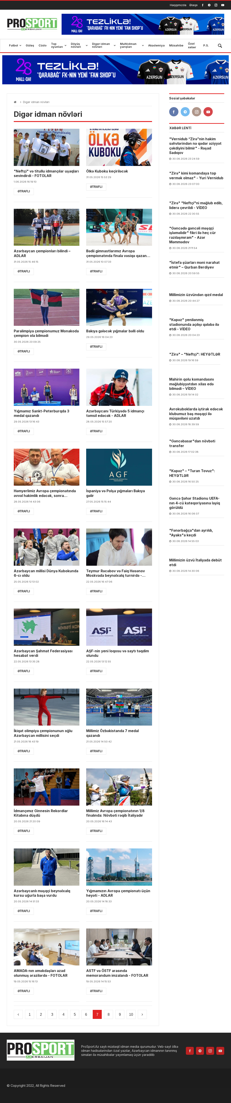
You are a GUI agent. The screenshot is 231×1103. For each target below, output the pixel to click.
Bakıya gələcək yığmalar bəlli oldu (115, 331)
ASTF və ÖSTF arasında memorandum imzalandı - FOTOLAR (117, 973)
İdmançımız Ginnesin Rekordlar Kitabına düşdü (41, 813)
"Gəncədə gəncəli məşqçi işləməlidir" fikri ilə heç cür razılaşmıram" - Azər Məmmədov (192, 235)
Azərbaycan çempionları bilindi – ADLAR (42, 253)
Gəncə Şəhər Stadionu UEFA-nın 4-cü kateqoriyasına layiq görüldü (194, 503)
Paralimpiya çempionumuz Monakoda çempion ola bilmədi (46, 333)
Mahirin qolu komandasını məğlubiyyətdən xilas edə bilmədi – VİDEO (191, 384)
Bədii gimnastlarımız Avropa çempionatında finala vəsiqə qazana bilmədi (117, 253)
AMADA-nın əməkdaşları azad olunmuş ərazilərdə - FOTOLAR (40, 973)
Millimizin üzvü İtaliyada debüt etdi (195, 562)
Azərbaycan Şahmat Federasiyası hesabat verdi (43, 653)
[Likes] (202, 5)
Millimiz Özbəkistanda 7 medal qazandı (112, 733)
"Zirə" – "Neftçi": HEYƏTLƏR (194, 354)
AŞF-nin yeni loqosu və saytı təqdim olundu (117, 653)
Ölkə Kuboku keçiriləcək (107, 171)
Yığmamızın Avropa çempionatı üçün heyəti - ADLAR (118, 893)
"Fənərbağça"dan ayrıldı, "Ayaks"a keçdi (191, 532)
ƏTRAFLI (24, 191)
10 (131, 1014)
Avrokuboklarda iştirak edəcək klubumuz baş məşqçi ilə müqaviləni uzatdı (196, 414)
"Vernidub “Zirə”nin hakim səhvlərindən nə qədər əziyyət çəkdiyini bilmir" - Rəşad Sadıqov (195, 146)
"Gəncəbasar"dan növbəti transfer (192, 443)
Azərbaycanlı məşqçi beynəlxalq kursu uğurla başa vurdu (42, 893)
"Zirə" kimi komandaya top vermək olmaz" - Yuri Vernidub (196, 175)
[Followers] (209, 5)
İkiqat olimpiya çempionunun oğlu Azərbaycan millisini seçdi (43, 733)
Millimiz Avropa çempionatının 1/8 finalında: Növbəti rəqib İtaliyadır (115, 813)
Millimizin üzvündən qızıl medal (196, 295)
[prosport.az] (32, 24)
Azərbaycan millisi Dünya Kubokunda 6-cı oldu (46, 573)
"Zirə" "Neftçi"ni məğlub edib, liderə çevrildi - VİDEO (196, 205)
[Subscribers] (222, 5)
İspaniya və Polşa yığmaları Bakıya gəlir (115, 493)
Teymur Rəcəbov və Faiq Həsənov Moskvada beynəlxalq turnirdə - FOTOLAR (115, 573)
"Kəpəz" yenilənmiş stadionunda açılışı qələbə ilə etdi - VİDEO (194, 324)
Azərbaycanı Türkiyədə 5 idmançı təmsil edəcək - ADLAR (115, 413)
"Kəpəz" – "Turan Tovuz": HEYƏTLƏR (192, 473)
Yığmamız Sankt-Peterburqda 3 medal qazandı (41, 413)
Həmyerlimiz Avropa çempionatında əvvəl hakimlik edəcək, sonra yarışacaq (45, 493)
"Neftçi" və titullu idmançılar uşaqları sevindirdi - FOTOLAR (46, 173)
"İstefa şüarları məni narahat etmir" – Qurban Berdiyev (194, 264)
